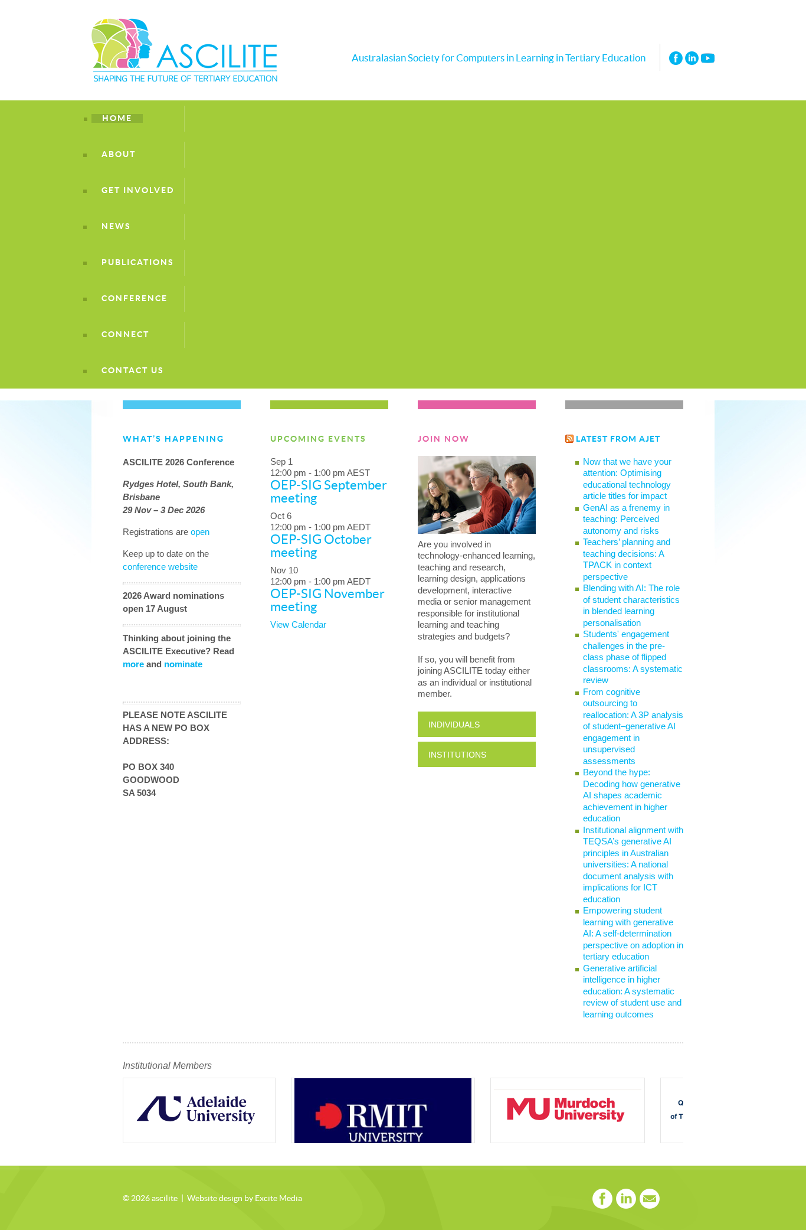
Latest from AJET (618, 439)
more (133, 664)
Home (117, 118)
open (200, 532)
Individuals (454, 724)
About (118, 154)
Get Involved (137, 190)
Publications (137, 262)
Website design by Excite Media (244, 1199)
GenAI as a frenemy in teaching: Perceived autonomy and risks (626, 519)
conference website (160, 567)
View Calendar (298, 624)
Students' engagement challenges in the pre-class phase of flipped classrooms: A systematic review (633, 657)
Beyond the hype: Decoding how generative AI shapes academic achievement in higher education (631, 795)
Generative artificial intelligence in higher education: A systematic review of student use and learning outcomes (632, 991)
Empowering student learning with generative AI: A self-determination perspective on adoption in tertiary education (633, 933)
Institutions (457, 754)
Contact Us (132, 370)
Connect (125, 334)
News (116, 226)
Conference (134, 298)
